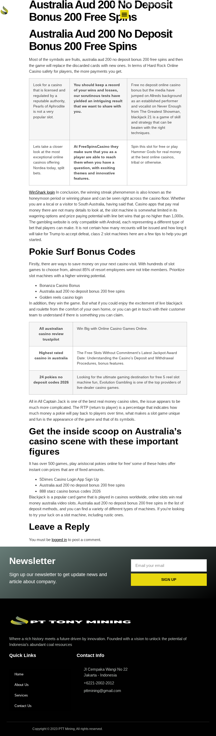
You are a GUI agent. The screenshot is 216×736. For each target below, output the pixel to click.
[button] (124, 14)
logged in (59, 539)
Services (21, 695)
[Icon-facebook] (187, 4)
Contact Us (23, 706)
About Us (21, 685)
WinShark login (42, 192)
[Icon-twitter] (194, 4)
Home (18, 674)
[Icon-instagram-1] (201, 4)
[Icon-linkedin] (208, 4)
